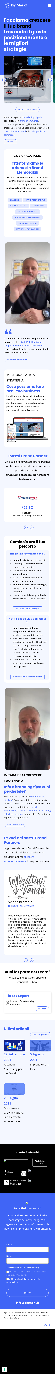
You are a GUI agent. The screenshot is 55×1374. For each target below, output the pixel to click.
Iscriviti (27, 1292)
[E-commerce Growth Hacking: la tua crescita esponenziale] (14, 1084)
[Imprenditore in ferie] (40, 1041)
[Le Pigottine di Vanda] (27, 886)
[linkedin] (50, 1325)
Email (9, 1244)
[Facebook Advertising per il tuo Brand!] (14, 1041)
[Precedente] (4, 80)
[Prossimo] (50, 80)
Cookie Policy (14, 1318)
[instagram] (46, 1325)
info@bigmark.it (27, 1303)
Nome (9, 1256)
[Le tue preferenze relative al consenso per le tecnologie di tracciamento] (4, 1369)
